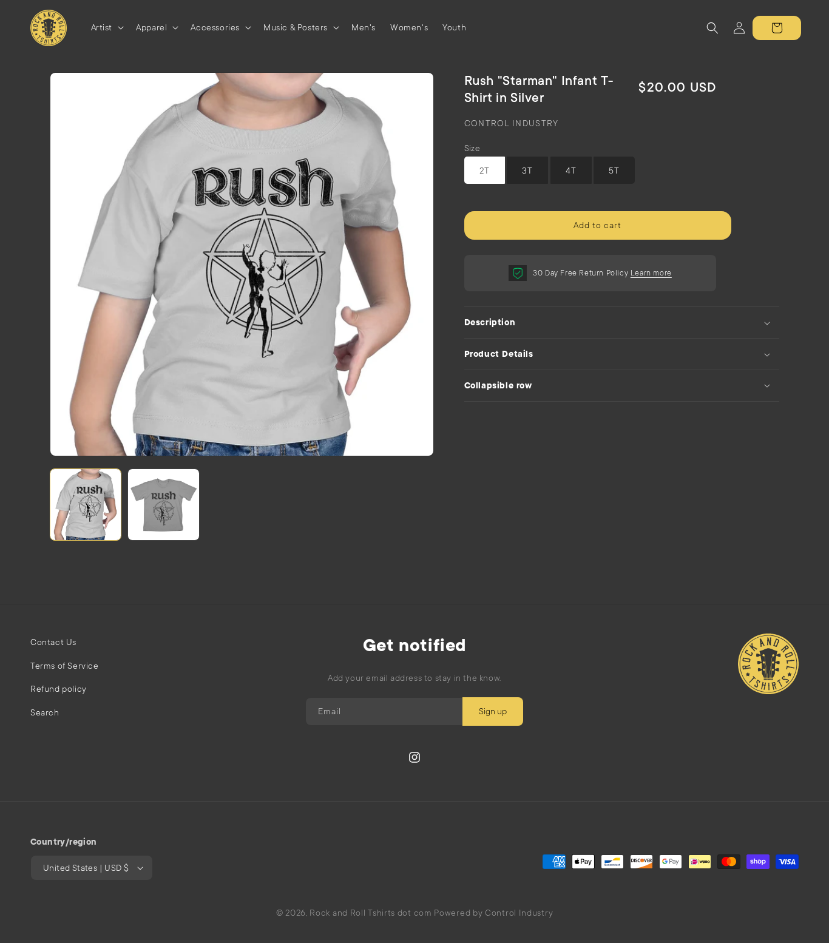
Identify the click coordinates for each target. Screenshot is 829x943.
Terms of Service (64, 666)
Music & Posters (295, 27)
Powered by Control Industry (493, 913)
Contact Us (53, 642)
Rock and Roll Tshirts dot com (370, 913)
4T (571, 170)
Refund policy (58, 689)
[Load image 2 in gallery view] (163, 504)
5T (614, 170)
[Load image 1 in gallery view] (86, 504)
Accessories (215, 27)
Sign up (493, 711)
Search (44, 712)
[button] (106, 27)
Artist (102, 27)
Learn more (651, 273)
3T (527, 170)
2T (484, 170)
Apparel (151, 27)
